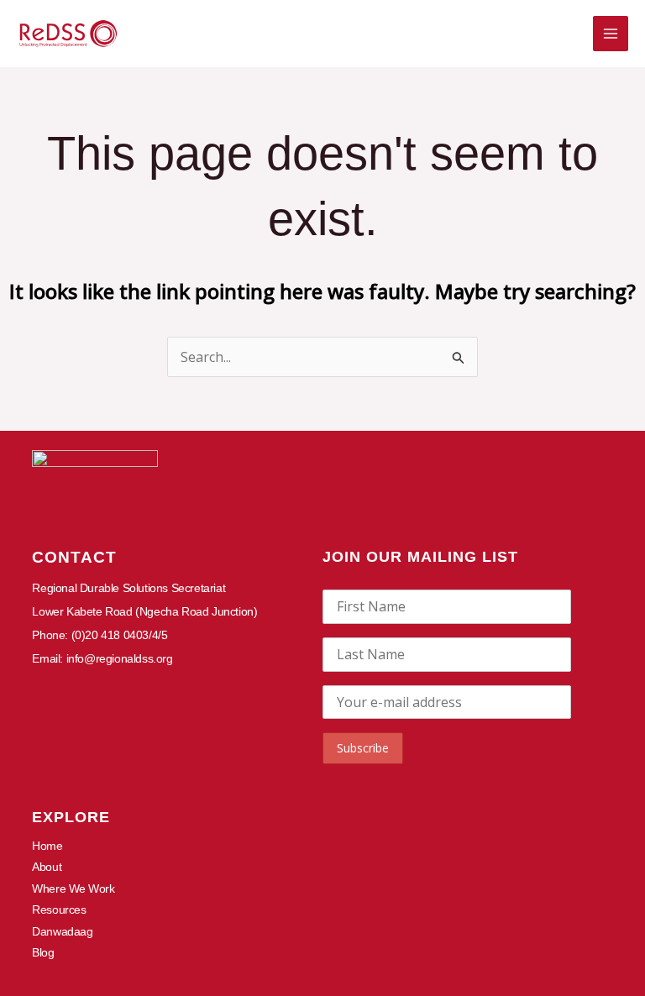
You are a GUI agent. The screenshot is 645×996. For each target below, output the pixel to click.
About (46, 866)
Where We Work (73, 888)
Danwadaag (62, 931)
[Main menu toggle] (610, 33)
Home (47, 845)
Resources (59, 909)
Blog (43, 952)
